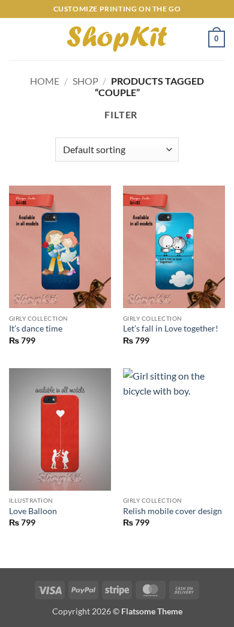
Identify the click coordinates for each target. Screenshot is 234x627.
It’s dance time (35, 328)
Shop (85, 80)
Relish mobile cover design (172, 511)
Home (44, 80)
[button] (16, 38)
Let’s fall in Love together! (170, 328)
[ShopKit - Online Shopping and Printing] (117, 39)
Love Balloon (33, 511)
